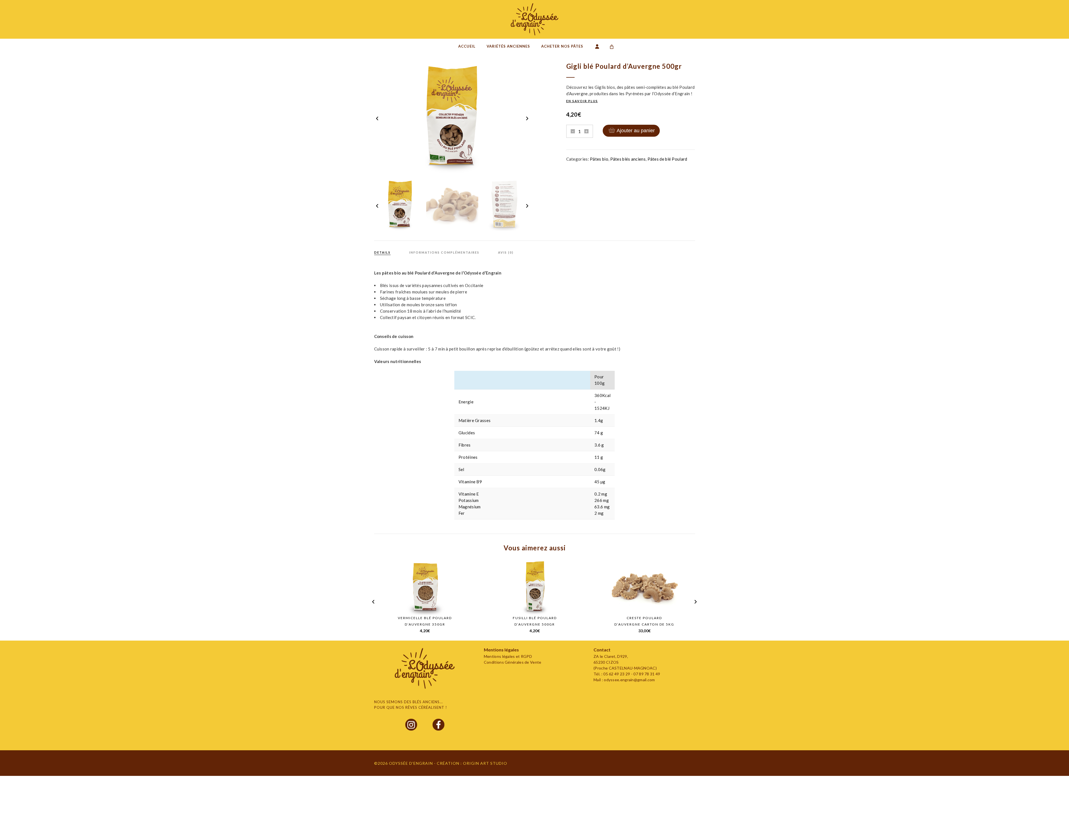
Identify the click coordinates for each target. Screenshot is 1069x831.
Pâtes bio (599, 158)
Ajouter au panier (636, 130)
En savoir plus (582, 101)
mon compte (598, 48)
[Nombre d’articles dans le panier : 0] (612, 46)
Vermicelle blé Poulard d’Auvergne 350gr (425, 621)
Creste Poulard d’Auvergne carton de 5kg (644, 621)
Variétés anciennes (508, 46)
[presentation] (377, 118)
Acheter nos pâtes (562, 46)
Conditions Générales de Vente (512, 662)
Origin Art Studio (485, 763)
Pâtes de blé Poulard (667, 158)
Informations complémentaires (444, 252)
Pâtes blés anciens (628, 158)
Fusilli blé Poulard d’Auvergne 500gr (535, 621)
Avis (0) (506, 252)
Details (382, 252)
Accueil (466, 46)
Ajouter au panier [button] (431, 606)
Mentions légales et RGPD (508, 656)
